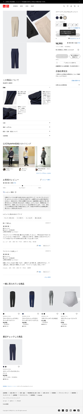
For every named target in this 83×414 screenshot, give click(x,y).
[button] (10, 97)
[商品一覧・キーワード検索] (78, 6)
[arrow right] (49, 156)
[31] (64, 17)
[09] (61, 17)
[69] (57, 17)
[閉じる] (73, 32)
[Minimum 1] (58, 56)
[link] (43, 2)
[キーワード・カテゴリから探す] (64, 6)
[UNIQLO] (6, 6)
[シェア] (57, 62)
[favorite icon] (19, 314)
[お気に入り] (67, 6)
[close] (4, 2)
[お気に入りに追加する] (17, 148)
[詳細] (78, 50)
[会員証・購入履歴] (71, 6)
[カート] (75, 6)
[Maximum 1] (66, 56)
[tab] (15, 6)
